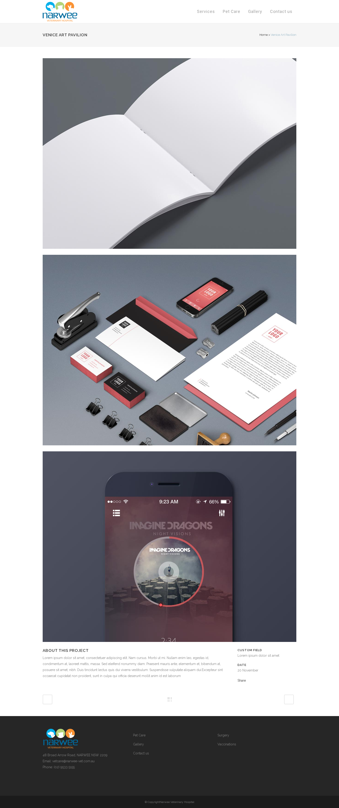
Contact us (141, 753)
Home (263, 34)
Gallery (138, 744)
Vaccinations (226, 744)
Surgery (223, 735)
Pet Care (139, 735)
